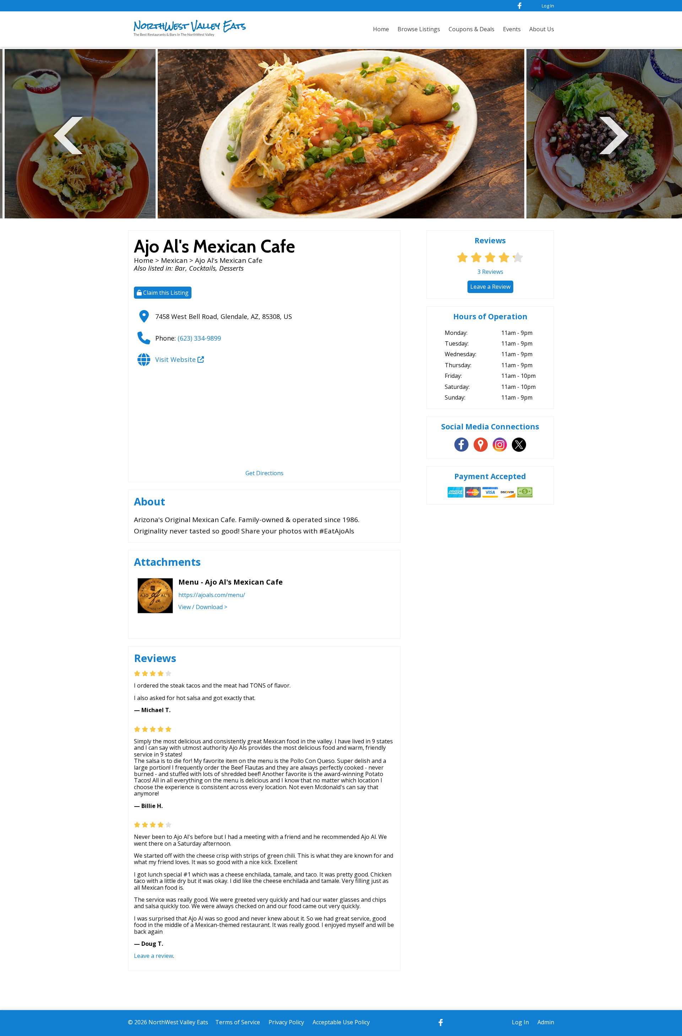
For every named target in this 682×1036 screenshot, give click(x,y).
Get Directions (264, 473)
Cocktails (202, 268)
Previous (68, 134)
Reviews (490, 272)
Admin (545, 1022)
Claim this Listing (165, 293)
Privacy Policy (286, 1022)
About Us (541, 29)
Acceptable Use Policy (341, 1022)
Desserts (231, 268)
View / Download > (202, 607)
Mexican (174, 260)
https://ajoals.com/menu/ (211, 595)
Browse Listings (418, 29)
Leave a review (153, 956)
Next (614, 134)
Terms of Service (237, 1022)
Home (381, 29)
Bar (180, 268)
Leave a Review (490, 287)
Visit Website (176, 359)
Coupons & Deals (471, 29)
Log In (548, 5)
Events (512, 29)
